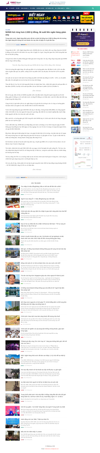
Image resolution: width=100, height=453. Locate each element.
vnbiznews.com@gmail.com (58, 3)
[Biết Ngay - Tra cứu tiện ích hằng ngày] (50, 18)
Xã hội (17, 8)
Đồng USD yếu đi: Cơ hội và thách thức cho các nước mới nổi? (40, 263)
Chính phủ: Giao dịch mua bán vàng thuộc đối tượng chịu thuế (40, 316)
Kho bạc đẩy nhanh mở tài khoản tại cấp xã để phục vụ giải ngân (41, 369)
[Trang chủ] (6, 8)
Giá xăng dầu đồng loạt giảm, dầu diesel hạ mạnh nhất (88, 104)
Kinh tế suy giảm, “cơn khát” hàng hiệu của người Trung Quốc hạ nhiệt (43, 407)
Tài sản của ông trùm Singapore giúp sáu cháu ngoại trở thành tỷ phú (42, 275)
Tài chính (32, 8)
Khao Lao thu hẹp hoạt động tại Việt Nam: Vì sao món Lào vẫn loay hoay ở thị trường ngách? (88, 72)
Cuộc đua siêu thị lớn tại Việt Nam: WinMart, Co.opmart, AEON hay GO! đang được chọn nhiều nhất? (88, 64)
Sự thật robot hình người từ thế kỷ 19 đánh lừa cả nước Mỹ (39, 382)
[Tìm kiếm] (93, 8)
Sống (67, 8)
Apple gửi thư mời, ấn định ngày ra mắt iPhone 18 (88, 120)
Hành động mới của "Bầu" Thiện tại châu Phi (35, 419)
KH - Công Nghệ (59, 8)
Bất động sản (49, 8)
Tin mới (12, 8)
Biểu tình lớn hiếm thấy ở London (31, 431)
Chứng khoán (40, 8)
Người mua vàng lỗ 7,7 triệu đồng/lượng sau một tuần (38, 199)
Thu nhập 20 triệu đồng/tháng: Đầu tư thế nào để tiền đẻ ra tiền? (41, 186)
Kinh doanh (24, 8)
